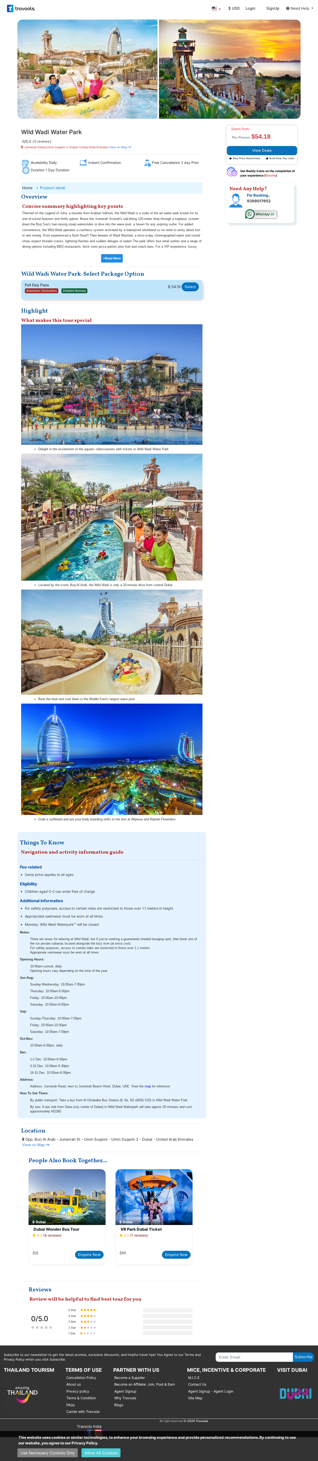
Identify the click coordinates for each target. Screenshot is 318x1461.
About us (73, 1384)
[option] (67, 1217)
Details (271, 175)
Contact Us (197, 1384)
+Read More (112, 258)
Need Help (300, 8)
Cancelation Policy (81, 1377)
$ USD (234, 8)
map (148, 1086)
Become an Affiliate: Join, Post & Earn (144, 1384)
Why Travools (125, 1398)
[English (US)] (216, 8)
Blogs (118, 1405)
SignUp (272, 8)
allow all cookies (101, 1452)
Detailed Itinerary (74, 291)
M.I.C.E (193, 1377)
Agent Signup (125, 1391)
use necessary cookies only (47, 1452)
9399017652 (259, 201)
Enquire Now (89, 1254)
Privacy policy (77, 1391)
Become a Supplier (129, 1377)
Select (190, 286)
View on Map (118, 147)
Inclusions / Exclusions (41, 291)
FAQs (70, 1405)
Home (27, 187)
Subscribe (304, 1356)
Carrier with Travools (83, 1411)
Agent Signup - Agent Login (210, 1391)
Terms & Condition (81, 1398)
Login (250, 8)
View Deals (262, 150)
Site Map (195, 1398)
